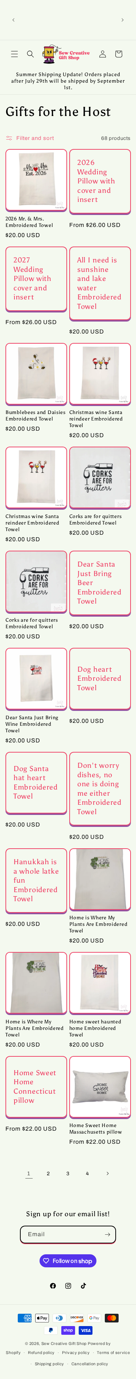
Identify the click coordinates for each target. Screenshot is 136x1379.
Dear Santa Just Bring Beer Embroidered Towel (99, 582)
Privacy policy (76, 1352)
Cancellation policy (89, 1364)
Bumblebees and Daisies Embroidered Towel (35, 415)
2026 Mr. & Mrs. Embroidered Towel (29, 221)
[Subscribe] (107, 1234)
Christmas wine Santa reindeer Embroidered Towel (96, 418)
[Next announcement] (123, 20)
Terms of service (113, 1352)
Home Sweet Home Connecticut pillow (34, 1086)
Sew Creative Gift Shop (64, 1343)
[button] (14, 54)
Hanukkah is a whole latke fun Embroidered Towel (36, 880)
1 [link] (28, 1173)
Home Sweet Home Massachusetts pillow (95, 1128)
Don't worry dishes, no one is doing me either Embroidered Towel (99, 788)
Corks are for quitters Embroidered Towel (95, 519)
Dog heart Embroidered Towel (99, 678)
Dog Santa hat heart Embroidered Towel (35, 782)
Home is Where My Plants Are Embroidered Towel (98, 924)
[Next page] (107, 1173)
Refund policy (41, 1352)
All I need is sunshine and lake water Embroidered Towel (99, 283)
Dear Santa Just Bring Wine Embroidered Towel (31, 724)
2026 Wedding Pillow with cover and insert (96, 181)
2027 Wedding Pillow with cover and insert (32, 278)
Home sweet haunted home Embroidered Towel (95, 1028)
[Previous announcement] (13, 20)
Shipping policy (50, 1364)
